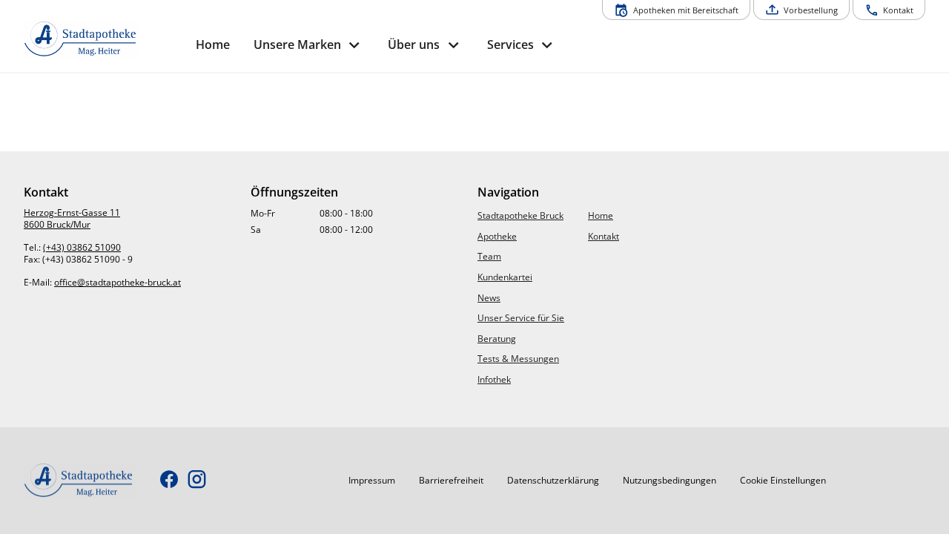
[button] (372, 480)
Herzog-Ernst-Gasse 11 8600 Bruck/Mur (72, 218)
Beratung (496, 338)
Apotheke (497, 236)
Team (489, 256)
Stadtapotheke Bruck (520, 215)
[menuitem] (213, 45)
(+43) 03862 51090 (82, 247)
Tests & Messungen (518, 358)
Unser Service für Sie (520, 318)
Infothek (494, 379)
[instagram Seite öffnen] (197, 480)
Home (600, 215)
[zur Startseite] (104, 39)
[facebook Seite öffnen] (169, 480)
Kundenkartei (504, 277)
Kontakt (603, 236)
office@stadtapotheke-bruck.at (117, 282)
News (488, 297)
